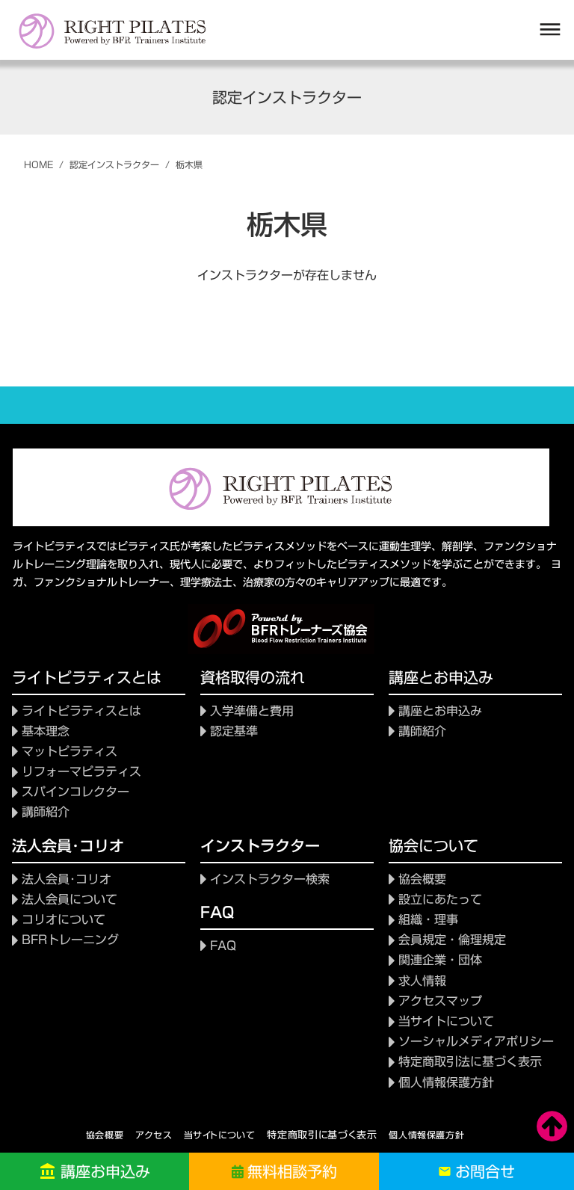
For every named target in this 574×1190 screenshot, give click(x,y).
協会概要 (422, 879)
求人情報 (422, 981)
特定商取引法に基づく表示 (470, 1062)
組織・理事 (428, 920)
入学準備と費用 (252, 711)
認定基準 (234, 731)
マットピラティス (69, 752)
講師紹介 (46, 812)
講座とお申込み (440, 711)
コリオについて (63, 920)
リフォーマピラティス (81, 772)
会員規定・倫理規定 (452, 940)
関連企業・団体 (440, 960)
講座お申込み (105, 1171)
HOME (38, 164)
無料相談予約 (292, 1171)
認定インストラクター (114, 164)
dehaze (550, 30)
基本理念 (46, 731)
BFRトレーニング (70, 940)
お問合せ (485, 1171)
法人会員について (69, 900)
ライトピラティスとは (81, 711)
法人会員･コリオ (66, 879)
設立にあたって (440, 900)
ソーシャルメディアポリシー (476, 1042)
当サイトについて (446, 1021)
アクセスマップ (440, 1001)
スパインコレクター (75, 792)
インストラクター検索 (270, 879)
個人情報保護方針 (426, 1134)
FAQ (223, 946)
